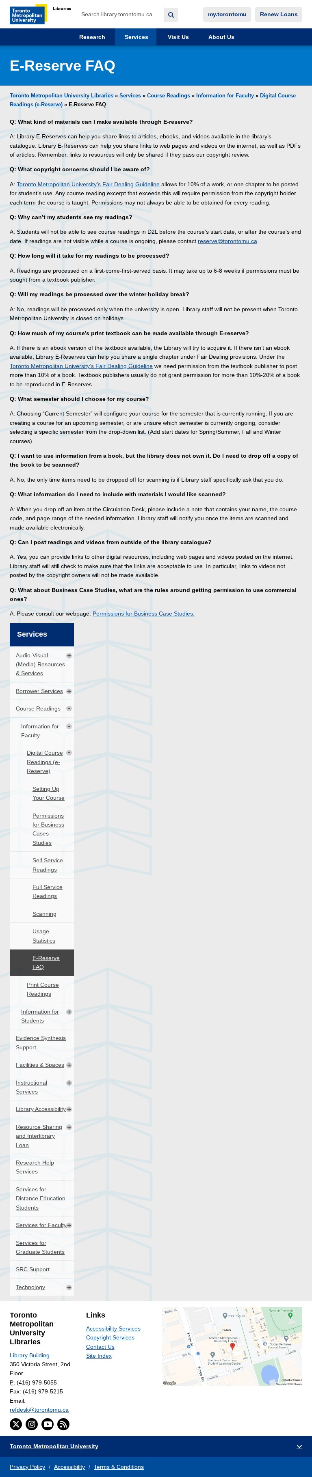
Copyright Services (110, 1337)
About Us (220, 37)
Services (135, 37)
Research (91, 37)
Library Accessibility (41, 1109)
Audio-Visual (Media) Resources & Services (40, 664)
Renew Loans (279, 14)
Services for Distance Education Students (40, 1198)
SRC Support (33, 1269)
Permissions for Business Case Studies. (144, 613)
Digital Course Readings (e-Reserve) (45, 761)
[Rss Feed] (63, 1424)
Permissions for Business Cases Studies (48, 829)
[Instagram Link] (32, 1424)
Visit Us (177, 37)
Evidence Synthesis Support (41, 1042)
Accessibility (69, 1467)
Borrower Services (39, 691)
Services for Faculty (41, 1225)
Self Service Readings (47, 864)
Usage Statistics (43, 935)
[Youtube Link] (47, 1424)
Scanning (44, 914)
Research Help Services (35, 1167)
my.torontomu (227, 14)
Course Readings (168, 96)
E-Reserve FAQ (46, 962)
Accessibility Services (113, 1328)
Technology (30, 1287)
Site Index (99, 1355)
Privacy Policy (27, 1467)
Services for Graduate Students (40, 1247)
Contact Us (100, 1347)
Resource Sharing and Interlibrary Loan (39, 1136)
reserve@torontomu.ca (227, 241)
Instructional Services (31, 1087)
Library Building (30, 1355)
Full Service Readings (47, 891)
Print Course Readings (43, 989)
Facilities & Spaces (40, 1064)
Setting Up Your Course (48, 793)
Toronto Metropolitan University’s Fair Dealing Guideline (88, 184)
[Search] (171, 15)
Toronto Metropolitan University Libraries (61, 96)
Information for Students (40, 1016)
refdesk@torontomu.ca (39, 1409)
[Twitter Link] (16, 1424)
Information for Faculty (225, 96)
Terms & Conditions (119, 1467)
